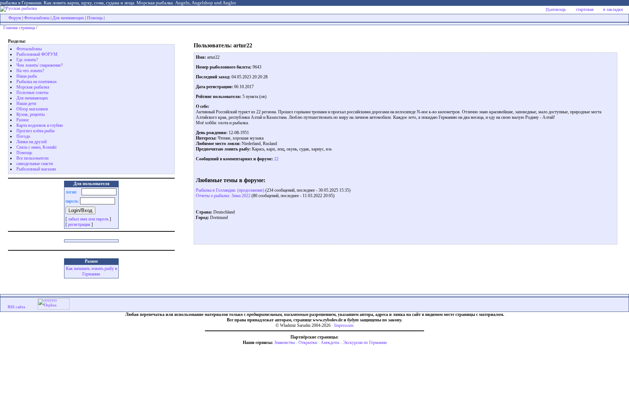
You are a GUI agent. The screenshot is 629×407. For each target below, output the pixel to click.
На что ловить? (30, 70)
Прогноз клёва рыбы (35, 130)
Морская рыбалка (32, 87)
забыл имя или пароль (88, 219)
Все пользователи (32, 158)
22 (275, 158)
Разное (22, 119)
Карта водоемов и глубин (39, 125)
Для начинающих (68, 17)
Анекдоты (330, 342)
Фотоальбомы (37, 17)
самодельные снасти (34, 163)
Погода (23, 136)
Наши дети (26, 103)
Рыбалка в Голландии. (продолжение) (230, 190)
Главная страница (19, 27)
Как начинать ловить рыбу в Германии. (91, 271)
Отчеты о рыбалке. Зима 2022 (223, 195)
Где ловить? (27, 59)
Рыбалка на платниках (36, 81)
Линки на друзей (31, 141)
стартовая (585, 9)
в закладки (613, 9)
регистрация (79, 224)
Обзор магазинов (32, 108)
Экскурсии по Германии (365, 342)
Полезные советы (32, 92)
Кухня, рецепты (30, 114)
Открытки (307, 342)
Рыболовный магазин (36, 169)
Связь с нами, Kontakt (36, 147)
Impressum (343, 325)
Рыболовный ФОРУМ (37, 54)
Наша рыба (26, 76)
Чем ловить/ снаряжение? (39, 65)
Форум (14, 17)
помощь (558, 9)
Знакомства (284, 342)
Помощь (95, 17)
